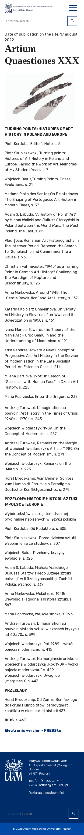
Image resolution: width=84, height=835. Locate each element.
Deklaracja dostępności (46, 793)
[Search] (72, 21)
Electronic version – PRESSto (33, 730)
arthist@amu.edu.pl (53, 785)
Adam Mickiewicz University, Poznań (47, 828)
